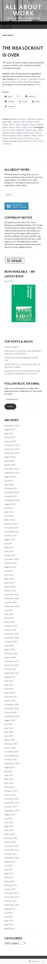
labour (12, 125)
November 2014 (11, 803)
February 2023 (10, 488)
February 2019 (10, 626)
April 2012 (8, 925)
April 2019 (8, 618)
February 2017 (10, 697)
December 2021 (11, 528)
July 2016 (8, 724)
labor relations (27, 122)
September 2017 (11, 673)
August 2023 (9, 477)
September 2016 (11, 716)
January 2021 (10, 555)
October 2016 (10, 712)
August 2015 (9, 767)
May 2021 (8, 547)
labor (4, 122)
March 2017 (9, 693)
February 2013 (10, 885)
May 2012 (8, 921)
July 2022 (8, 508)
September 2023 (11, 473)
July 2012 (8, 913)
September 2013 (11, 858)
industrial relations (35, 119)
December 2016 (11, 705)
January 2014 (10, 842)
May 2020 (9, 579)
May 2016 (8, 732)
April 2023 (9, 484)
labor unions (29, 133)
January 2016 (10, 748)
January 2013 (10, 889)
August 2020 (10, 567)
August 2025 (9, 429)
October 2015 (10, 760)
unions (25, 127)
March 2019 (9, 622)
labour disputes (22, 125)
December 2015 (11, 752)
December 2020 (11, 559)
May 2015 (8, 779)
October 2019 (10, 602)
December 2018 (11, 634)
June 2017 (8, 681)
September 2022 (11, 500)
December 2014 (11, 799)
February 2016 (10, 744)
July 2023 (8, 481)
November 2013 (11, 850)
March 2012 (9, 928)
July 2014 (8, 818)
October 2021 (10, 536)
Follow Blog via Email (22, 383)
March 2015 (9, 787)
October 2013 (10, 854)
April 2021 (8, 551)
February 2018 (10, 653)
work (31, 127)
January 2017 (10, 701)
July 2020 (8, 571)
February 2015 (10, 791)
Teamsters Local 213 (18, 138)
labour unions (8, 127)
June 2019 (8, 614)
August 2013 (9, 862)
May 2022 (8, 512)
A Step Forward (11, 347)
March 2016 (9, 740)
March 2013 (9, 881)
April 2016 (8, 736)
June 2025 (8, 433)
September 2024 (11, 453)
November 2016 (11, 708)
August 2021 (9, 539)
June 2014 (8, 822)
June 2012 (8, 917)
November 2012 (11, 897)
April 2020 (9, 583)
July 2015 (8, 771)
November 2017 (11, 665)
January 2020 (10, 591)
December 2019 (11, 594)
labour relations (37, 125)
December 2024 (11, 445)
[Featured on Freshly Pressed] (16, 206)
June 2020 (8, 575)
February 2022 (10, 524)
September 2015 (11, 763)
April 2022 (9, 516)
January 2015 (10, 795)
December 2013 (11, 846)
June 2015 (8, 775)
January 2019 (10, 630)
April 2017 (8, 689)
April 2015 (8, 783)
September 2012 (11, 905)
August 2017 (9, 677)
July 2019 (8, 610)
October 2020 (10, 563)
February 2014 (10, 838)
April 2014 (8, 830)
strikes (18, 127)
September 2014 (11, 811)
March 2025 (9, 437)
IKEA (13, 130)
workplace (13, 141)
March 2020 (9, 587)
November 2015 (11, 756)
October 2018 (10, 642)
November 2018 (11, 638)
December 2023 (11, 469)
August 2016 (9, 720)
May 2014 (8, 826)
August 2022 (9, 504)
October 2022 (10, 496)
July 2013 (8, 866)
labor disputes (14, 122)
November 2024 (11, 449)
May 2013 (8, 873)
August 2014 (9, 815)
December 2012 (11, 893)
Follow (10, 406)
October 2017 (10, 669)
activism (14, 119)
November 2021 (11, 532)
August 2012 (9, 909)
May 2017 (8, 685)
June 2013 (8, 870)
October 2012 (10, 901)
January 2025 (10, 441)
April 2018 (8, 646)
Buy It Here (9, 281)
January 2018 (10, 657)
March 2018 (9, 650)
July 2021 (8, 543)
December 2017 (11, 661)
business (22, 119)
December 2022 (11, 492)
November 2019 (11, 598)
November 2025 (11, 426)
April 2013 (8, 877)
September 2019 (11, 606)
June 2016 (8, 728)
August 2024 (9, 457)
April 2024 (9, 461)
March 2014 (9, 834)
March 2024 (9, 465)
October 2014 (10, 807)
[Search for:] (42, 27)
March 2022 (9, 520)
